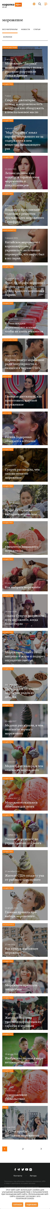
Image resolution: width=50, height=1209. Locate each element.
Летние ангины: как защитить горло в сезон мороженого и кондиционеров (22, 179)
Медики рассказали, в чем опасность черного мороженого (24, 729)
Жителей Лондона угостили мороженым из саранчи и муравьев (23, 1022)
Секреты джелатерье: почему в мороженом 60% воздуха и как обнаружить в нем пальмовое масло (24, 106)
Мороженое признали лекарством (21, 987)
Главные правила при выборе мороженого (20, 914)
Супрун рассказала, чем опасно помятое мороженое (22, 473)
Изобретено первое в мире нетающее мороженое (24, 1060)
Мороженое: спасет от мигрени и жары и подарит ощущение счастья (25, 656)
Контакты (18, 1175)
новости (25, 29)
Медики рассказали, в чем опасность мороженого (24, 768)
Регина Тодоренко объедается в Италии (20, 439)
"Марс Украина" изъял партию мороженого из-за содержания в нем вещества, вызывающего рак (24, 140)
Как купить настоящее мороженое (21, 951)
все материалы (10, 29)
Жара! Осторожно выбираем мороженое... (22, 512)
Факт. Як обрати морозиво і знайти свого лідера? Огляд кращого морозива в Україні (25, 289)
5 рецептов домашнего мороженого (21, 549)
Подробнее (31, 1204)
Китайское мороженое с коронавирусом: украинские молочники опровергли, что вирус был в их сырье (24, 250)
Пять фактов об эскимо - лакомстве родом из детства (23, 693)
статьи (37, 29)
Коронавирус (9, 230)
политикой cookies (25, 1198)
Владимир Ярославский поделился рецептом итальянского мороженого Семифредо (24, 216)
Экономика (8, 925)
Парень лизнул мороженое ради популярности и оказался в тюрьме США (24, 364)
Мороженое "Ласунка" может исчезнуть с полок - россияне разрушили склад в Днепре (24, 69)
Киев (5, 1107)
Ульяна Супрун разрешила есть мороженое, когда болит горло (24, 620)
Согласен (17, 1204)
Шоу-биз (7, 376)
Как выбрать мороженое (23, 587)
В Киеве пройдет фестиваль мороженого (22, 1133)
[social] (15, 1169)
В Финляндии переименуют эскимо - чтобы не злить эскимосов (24, 327)
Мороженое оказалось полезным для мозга (21, 804)
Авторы (33, 1175)
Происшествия (10, 47)
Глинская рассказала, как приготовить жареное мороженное (23, 400)
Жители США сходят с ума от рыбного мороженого (24, 877)
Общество (8, 84)
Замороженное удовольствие (16, 1097)
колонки (7, 37)
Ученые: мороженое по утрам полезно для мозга (23, 841)
